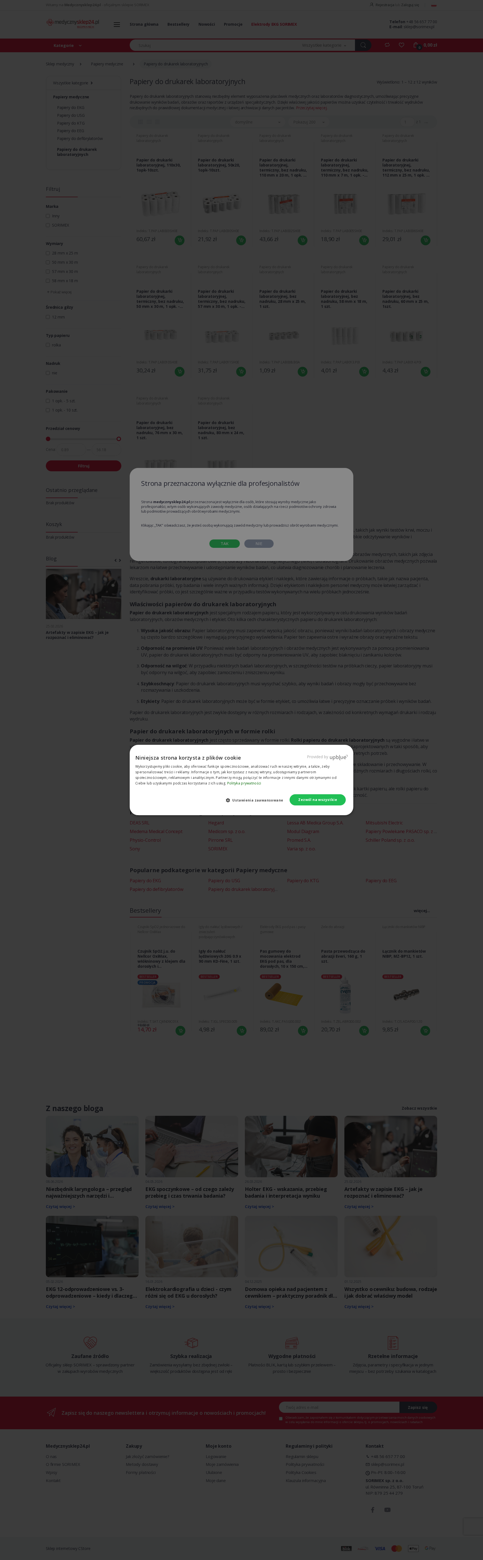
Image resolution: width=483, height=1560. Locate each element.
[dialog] (241, 780)
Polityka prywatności (244, 783)
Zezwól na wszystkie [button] (317, 799)
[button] (257, 800)
